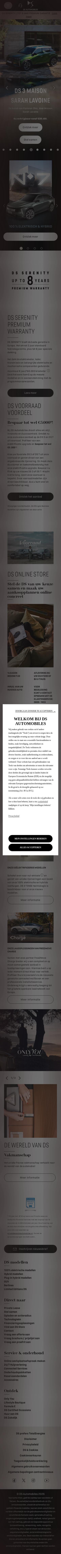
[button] (35, 711)
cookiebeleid (43, 801)
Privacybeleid (13, 816)
